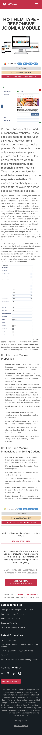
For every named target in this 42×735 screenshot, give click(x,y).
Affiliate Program (21, 726)
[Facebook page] (3, 674)
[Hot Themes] (10, 5)
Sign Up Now (21, 581)
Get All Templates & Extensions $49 (21, 77)
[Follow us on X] (9, 674)
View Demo (21, 68)
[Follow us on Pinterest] (15, 674)
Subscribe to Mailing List (11, 681)
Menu (36, 4)
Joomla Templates (21, 541)
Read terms (32, 573)
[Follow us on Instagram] (21, 674)
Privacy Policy (21, 720)
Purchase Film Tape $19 (21, 72)
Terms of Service (21, 715)
